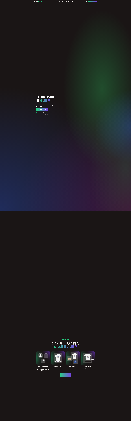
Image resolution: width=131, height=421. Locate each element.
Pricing (72, 1)
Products (67, 1)
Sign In (86, 1)
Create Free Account (92, 1)
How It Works (61, 1)
